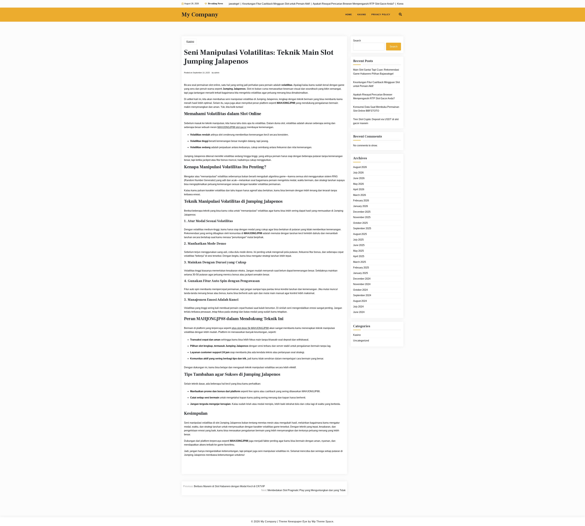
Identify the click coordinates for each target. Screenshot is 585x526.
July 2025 (358, 239)
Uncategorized (361, 340)
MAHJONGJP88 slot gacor (231, 127)
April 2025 (358, 256)
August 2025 (360, 234)
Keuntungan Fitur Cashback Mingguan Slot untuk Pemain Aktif (376, 84)
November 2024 (361, 284)
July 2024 (358, 306)
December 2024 (361, 278)
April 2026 (358, 189)
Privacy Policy (380, 14)
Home (348, 14)
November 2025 (361, 217)
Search (357, 40)
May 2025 (358, 251)
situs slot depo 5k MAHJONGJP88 (250, 328)
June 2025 (359, 245)
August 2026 (360, 167)
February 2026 (361, 200)
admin (216, 73)
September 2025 (362, 228)
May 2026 (358, 184)
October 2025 (360, 223)
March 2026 (359, 195)
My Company (200, 14)
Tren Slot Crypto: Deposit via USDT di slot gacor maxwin (376, 121)
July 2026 (358, 172)
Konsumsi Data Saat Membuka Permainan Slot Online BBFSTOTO (376, 109)
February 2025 (361, 267)
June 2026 (359, 178)
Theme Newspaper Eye (293, 521)
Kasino (361, 14)
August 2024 (360, 301)
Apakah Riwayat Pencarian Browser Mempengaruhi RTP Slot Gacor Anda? (374, 96)
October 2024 (360, 290)
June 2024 (359, 312)
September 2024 (362, 295)
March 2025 (359, 262)
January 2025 (360, 273)
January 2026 (360, 206)
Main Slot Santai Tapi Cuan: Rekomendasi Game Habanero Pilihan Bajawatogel (376, 71)
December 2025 (361, 211)
